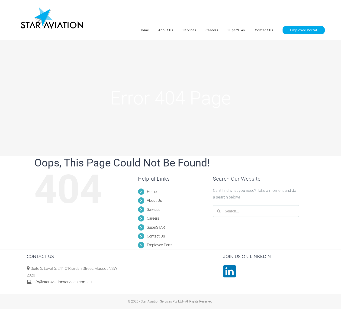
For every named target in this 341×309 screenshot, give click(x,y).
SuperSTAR (156, 227)
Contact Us (156, 236)
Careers (153, 218)
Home (152, 191)
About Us (154, 200)
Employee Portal (160, 245)
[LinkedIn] (229, 271)
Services (153, 209)
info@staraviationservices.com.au (62, 282)
